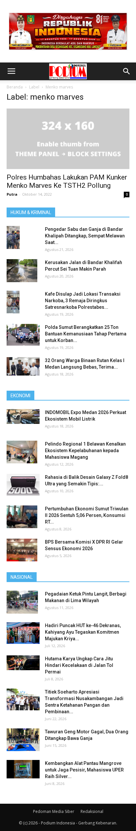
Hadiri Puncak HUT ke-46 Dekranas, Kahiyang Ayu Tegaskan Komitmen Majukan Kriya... (83, 632)
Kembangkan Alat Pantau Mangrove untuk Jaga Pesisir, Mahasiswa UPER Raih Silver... (84, 770)
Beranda (15, 87)
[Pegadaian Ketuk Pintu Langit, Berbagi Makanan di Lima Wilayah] (22, 602)
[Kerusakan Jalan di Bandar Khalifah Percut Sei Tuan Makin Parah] (22, 270)
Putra (12, 194)
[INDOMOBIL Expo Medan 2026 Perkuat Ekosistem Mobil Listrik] (23, 416)
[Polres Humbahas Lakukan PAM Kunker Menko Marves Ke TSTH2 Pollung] (68, 139)
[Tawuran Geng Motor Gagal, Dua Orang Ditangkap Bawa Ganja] (23, 739)
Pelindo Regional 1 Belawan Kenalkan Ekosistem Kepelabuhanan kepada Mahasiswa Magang (85, 450)
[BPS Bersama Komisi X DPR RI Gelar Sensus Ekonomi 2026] (22, 550)
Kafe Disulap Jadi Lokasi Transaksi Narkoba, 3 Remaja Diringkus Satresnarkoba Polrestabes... (82, 300)
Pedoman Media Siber (53, 811)
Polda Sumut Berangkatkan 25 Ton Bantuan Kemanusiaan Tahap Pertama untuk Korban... (85, 334)
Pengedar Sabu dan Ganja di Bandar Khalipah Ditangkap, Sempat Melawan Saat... (85, 236)
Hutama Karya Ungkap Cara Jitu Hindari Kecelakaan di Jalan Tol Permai (79, 665)
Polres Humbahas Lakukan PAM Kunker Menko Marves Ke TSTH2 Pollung (67, 181)
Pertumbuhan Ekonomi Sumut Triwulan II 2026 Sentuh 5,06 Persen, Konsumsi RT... (86, 515)
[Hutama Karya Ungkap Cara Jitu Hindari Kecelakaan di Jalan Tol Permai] (23, 662)
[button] (127, 71)
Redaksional (92, 811)
